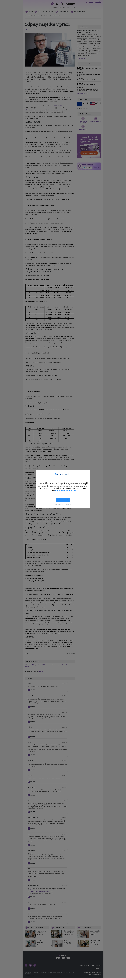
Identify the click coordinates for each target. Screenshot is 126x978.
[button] (63, 504)
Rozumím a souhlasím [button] (63, 500)
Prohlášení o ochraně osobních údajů (66, 490)
